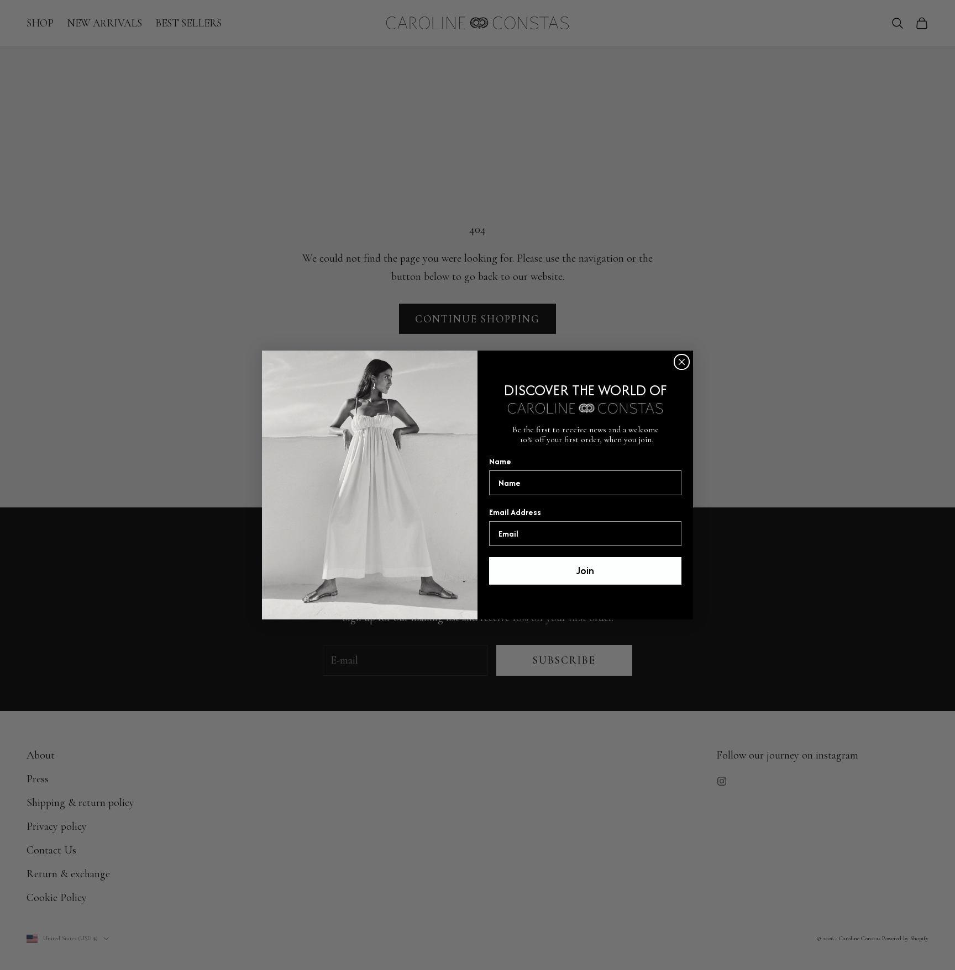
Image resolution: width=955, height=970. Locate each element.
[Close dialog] (682, 362)
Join (585, 570)
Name (500, 461)
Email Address (515, 512)
